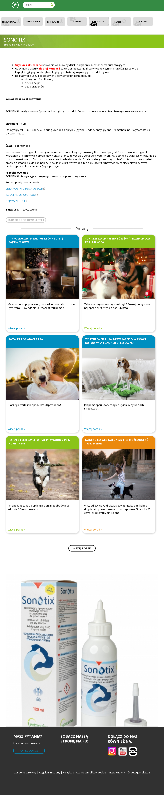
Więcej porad (16, 328)
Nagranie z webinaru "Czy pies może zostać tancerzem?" (116, 441)
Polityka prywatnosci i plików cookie (85, 772)
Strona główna (15, 5)
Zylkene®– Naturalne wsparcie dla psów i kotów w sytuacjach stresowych (115, 341)
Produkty (99, 21)
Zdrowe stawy (9, 22)
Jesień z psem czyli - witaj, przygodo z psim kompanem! (40, 441)
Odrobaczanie (33, 21)
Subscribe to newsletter (26, 220)
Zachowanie (53, 22)
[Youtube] (133, 754)
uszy (16, 209)
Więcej (119, 22)
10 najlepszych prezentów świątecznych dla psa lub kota (117, 240)
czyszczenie (30, 209)
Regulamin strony (49, 772)
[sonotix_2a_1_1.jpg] (82, 650)
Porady (77, 21)
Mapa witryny (117, 772)
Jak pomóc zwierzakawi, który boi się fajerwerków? (36, 240)
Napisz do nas (29, 750)
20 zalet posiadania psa (26, 339)
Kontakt (143, 21)
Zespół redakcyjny (25, 772)
